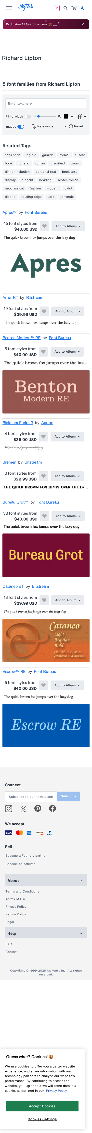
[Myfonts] (26, 10)
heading (45, 180)
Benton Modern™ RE (21, 337)
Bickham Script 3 (17, 422)
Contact (11, 951)
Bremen (9, 462)
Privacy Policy (15, 906)
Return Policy (15, 914)
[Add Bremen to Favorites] (43, 476)
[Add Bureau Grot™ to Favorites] (44, 516)
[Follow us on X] (25, 808)
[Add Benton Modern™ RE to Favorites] (43, 352)
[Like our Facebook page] (54, 808)
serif (51, 197)
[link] (74, 8)
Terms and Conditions (22, 891)
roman (40, 163)
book (9, 163)
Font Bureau (36, 212)
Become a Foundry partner (26, 855)
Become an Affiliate (20, 864)
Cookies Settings (42, 1119)
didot (68, 188)
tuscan (80, 155)
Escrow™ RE (14, 671)
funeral (23, 163)
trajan (75, 163)
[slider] (46, 116)
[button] (68, 117)
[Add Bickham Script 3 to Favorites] (43, 436)
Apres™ (9, 212)
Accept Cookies (42, 1106)
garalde (48, 155)
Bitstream (34, 297)
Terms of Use (15, 899)
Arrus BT (10, 297)
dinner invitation (17, 172)
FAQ (8, 944)
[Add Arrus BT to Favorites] (44, 311)
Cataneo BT (13, 586)
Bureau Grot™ (15, 502)
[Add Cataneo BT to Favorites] (44, 600)
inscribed (58, 163)
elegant (27, 180)
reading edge (31, 197)
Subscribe (69, 796)
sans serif (12, 155)
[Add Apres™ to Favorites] (44, 226)
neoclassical (14, 188)
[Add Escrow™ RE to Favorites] (43, 685)
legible (31, 155)
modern (53, 188)
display (10, 180)
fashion (35, 188)
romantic (67, 197)
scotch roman (67, 180)
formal (64, 155)
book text (69, 172)
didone (10, 197)
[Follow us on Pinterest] (39, 808)
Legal (9, 922)
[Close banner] (82, 24)
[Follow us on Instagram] (10, 808)
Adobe (47, 422)
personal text (46, 172)
